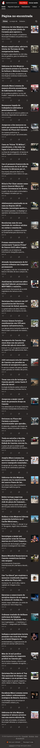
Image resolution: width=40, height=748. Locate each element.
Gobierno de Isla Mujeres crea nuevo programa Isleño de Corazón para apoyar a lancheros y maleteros (15, 29)
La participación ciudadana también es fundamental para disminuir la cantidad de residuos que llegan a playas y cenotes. (14, 231)
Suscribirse (23, 3)
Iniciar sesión (33, 3)
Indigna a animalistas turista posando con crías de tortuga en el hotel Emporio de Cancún (15, 636)
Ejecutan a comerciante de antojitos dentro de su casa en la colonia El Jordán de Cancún (15, 597)
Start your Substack (14, 742)
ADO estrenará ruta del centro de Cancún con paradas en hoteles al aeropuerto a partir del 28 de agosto (15, 362)
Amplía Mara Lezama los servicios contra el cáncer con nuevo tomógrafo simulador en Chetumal (15, 460)
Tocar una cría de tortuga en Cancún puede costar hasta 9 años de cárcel (14, 382)
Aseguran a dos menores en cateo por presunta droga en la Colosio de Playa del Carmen (15, 127)
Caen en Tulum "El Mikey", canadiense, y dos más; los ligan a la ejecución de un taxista (14, 147)
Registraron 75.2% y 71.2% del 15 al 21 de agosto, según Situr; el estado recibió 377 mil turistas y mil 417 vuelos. (14, 525)
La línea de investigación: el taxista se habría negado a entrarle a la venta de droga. (15, 153)
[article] (20, 34)
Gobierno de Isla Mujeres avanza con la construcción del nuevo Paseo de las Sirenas (14, 480)
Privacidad (25, 736)
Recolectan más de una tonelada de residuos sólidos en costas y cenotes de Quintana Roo (14, 225)
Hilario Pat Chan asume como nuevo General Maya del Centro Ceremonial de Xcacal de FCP (15, 186)
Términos (31, 736)
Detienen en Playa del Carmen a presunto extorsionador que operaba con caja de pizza (14, 421)
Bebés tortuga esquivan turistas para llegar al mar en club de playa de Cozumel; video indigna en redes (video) (15, 499)
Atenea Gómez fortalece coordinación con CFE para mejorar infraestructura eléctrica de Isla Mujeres (13, 323)
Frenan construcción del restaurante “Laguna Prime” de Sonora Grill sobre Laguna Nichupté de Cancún (14, 245)
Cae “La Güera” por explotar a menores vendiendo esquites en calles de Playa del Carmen (14, 577)
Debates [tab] (22, 21)
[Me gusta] (3, 41)
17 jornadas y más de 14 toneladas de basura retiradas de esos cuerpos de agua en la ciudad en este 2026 (15, 271)
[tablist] (14, 21)
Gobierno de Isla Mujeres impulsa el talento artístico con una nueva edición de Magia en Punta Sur (14, 715)
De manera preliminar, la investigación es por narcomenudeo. (14, 133)
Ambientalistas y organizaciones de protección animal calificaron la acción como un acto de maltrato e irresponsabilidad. (14, 643)
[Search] (36, 21)
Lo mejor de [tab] (13, 21)
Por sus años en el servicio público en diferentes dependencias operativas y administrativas (15, 114)
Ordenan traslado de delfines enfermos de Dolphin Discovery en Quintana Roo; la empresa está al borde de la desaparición (15, 617)
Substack (11, 746)
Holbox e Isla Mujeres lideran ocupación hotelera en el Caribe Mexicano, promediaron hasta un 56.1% (15, 519)
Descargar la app (28, 742)
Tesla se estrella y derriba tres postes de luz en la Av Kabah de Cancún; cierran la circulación (14, 440)
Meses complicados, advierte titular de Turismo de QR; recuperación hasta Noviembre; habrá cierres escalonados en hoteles (15, 49)
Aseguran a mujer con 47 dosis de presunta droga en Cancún (14, 401)
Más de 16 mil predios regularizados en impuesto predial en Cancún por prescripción (14, 656)
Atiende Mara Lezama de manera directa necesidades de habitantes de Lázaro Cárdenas (14, 88)
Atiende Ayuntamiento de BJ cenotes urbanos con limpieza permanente (15, 264)
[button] (3, 6)
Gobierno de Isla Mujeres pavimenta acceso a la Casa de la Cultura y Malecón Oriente (15, 68)
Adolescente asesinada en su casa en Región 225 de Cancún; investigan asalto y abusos (14, 205)
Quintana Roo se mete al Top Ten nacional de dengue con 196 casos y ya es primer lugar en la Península (15, 675)
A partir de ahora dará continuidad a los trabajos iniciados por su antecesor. (14, 192)
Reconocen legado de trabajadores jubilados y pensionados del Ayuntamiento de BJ (12, 107)
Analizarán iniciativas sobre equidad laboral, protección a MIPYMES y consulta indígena (14, 284)
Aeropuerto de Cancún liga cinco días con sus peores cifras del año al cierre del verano (14, 342)
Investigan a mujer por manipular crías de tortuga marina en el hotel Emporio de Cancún (14, 538)
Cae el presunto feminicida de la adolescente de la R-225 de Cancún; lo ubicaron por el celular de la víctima (15, 166)
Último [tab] (5, 21)
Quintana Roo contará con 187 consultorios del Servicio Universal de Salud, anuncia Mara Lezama (15, 303)
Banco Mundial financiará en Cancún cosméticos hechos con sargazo (15, 558)
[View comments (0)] (11, 41)
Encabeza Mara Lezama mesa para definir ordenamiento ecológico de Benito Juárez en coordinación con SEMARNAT (15, 695)
